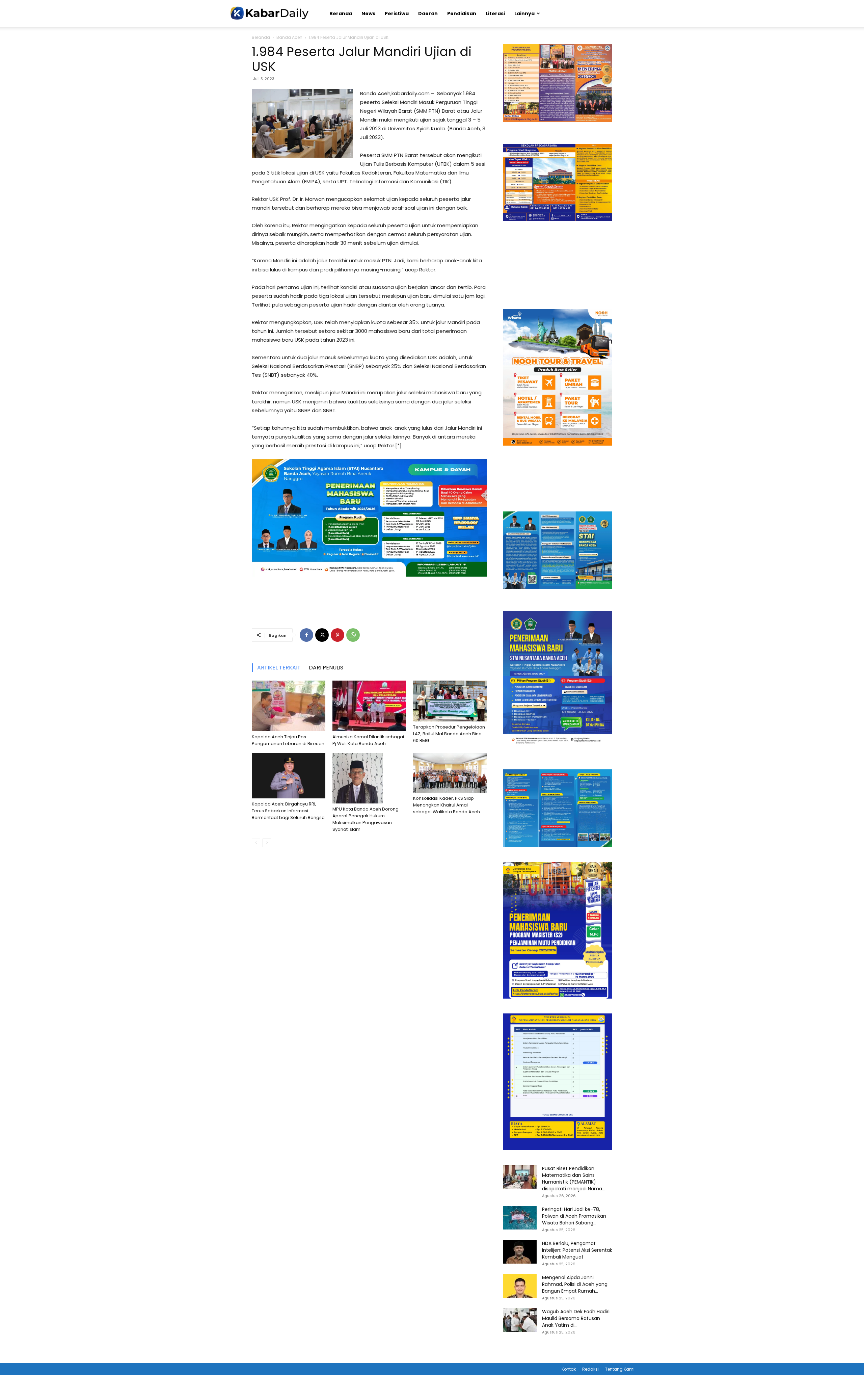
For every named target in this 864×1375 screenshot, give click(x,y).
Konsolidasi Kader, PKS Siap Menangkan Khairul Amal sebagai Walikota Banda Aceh (446, 805)
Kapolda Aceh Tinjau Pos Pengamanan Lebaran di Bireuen (288, 740)
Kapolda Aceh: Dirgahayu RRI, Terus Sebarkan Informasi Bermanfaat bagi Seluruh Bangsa (288, 811)
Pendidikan (461, 13)
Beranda (340, 13)
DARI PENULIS (326, 667)
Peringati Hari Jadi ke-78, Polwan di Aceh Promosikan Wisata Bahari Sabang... (574, 1216)
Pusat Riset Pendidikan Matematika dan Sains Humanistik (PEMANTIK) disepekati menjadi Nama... (573, 1178)
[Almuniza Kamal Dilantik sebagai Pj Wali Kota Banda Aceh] (369, 706)
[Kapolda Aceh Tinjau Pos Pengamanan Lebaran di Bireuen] (288, 706)
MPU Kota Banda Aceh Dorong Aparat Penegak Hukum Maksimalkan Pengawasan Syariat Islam (365, 819)
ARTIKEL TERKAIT (279, 667)
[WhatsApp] (353, 635)
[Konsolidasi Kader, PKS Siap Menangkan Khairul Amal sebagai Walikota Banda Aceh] (450, 773)
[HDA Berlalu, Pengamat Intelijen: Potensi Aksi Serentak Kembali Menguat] (520, 1252)
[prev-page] (256, 843)
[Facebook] (306, 635)
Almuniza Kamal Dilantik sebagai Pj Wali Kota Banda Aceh (368, 740)
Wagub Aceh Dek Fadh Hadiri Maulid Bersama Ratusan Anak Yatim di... (576, 1318)
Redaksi (590, 1369)
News (368, 13)
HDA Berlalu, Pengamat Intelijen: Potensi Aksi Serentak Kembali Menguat (577, 1250)
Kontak (569, 1369)
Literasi (495, 13)
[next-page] (267, 843)
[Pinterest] (337, 635)
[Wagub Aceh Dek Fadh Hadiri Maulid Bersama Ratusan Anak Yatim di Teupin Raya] (520, 1320)
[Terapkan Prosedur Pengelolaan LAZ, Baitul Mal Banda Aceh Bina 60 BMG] (450, 701)
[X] (322, 635)
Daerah (428, 13)
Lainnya (524, 13)
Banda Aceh (289, 37)
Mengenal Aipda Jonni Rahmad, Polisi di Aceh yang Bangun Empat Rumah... (575, 1284)
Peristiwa (397, 13)
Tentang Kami (619, 1369)
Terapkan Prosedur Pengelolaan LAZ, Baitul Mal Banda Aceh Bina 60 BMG (449, 734)
